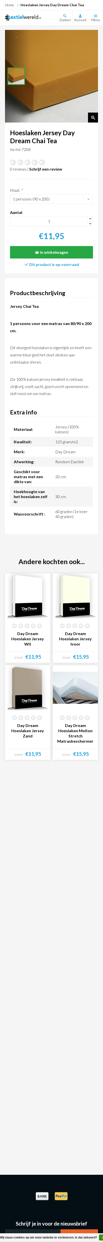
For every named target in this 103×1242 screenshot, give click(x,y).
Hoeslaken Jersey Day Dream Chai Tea (52, 5)
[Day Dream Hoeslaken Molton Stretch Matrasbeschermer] (75, 687)
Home (9, 5)
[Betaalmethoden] (42, 1199)
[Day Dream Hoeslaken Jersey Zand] (27, 687)
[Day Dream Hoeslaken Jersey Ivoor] (75, 595)
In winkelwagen (54, 252)
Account (80, 20)
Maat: (16, 190)
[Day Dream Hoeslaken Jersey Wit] (27, 595)
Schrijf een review (45, 169)
